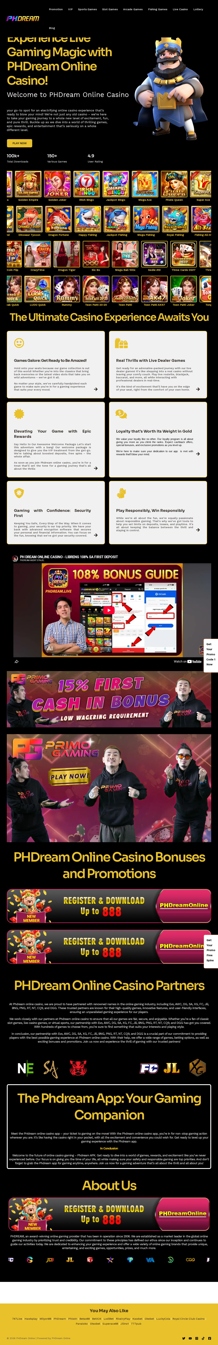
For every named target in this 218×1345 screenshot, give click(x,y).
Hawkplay (31, 1318)
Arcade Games (133, 9)
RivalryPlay (123, 1318)
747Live (17, 1318)
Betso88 (85, 1318)
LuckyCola (163, 1318)
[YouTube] (190, 1338)
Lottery (198, 9)
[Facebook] (209, 1338)
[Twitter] (183, 1338)
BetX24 (96, 1318)
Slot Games (110, 9)
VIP (70, 9)
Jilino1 (125, 1323)
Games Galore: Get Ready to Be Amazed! (50, 360)
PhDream (60, 1318)
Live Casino (180, 9)
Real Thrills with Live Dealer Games (150, 360)
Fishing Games (157, 9)
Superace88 (110, 1323)
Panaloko (82, 1323)
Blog (52, 28)
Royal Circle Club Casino (189, 1318)
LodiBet (109, 1318)
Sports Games (87, 9)
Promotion (56, 9)
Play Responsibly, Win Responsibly (150, 510)
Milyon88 (45, 1318)
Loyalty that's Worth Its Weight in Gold (154, 431)
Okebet (149, 1318)
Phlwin (72, 1318)
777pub (136, 1323)
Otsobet (95, 1323)
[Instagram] (196, 1338)
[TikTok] (203, 1338)
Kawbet (137, 1318)
